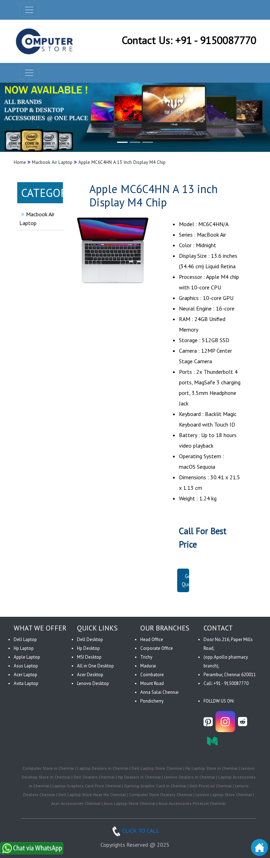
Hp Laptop (24, 648)
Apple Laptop (27, 657)
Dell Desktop (90, 639)
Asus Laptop (26, 666)
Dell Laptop (25, 639)
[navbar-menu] (29, 73)
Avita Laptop (26, 683)
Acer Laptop (25, 675)
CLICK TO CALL (140, 830)
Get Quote (189, 580)
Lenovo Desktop (93, 683)
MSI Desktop (89, 657)
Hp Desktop (88, 648)
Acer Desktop (90, 675)
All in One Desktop (95, 666)
